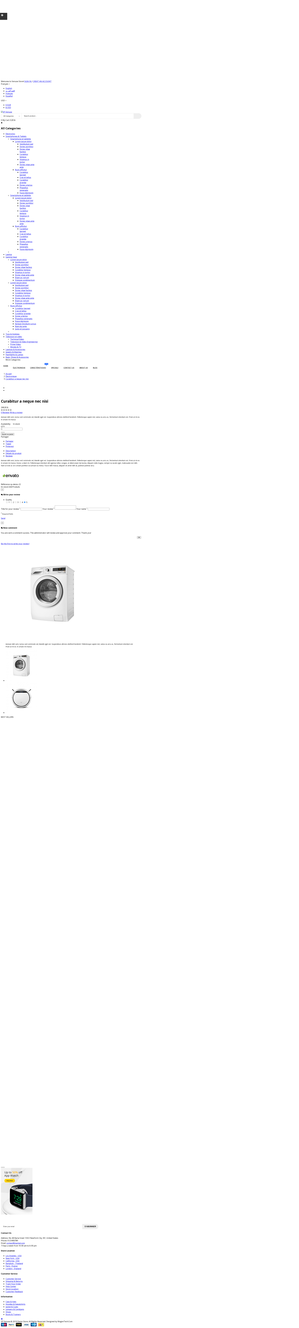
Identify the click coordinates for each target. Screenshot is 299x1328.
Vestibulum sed (26, 144)
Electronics (10, 133)
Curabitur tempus (24, 155)
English (9, 88)
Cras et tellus (25, 177)
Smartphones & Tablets (16, 136)
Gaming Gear (11, 257)
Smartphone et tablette (20, 139)
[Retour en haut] (2, 1319)
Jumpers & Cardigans (15, 1309)
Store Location (12, 1289)
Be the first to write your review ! (15, 543)
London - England (13, 1268)
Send (3, 518)
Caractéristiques (39, 367)
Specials (54, 368)
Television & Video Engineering (24, 341)
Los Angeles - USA (13, 1255)
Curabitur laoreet (24, 173)
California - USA (12, 1261)
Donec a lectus (26, 185)
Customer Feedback (14, 1291)
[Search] (137, 116)
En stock (4, 487)
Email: (3, 1243)
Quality (9, 499)
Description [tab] (11, 451)
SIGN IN (28, 81)
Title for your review (10, 509)
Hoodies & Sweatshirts (15, 1304)
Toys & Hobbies (13, 334)
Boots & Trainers (13, 1314)
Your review (48, 509)
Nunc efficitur (21, 169)
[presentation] (2, 1167)
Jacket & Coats (12, 1306)
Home (5, 366)
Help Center (11, 1286)
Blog (95, 368)
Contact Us (69, 368)
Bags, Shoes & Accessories (17, 357)
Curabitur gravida (24, 181)
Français (9, 93)
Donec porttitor (26, 146)
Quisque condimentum (25, 280)
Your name (82, 509)
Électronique (19, 368)
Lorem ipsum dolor (23, 141)
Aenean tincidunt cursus (25, 324)
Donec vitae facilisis (25, 150)
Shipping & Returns (14, 1281)
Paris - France (12, 1266)
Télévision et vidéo (14, 336)
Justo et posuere (22, 329)
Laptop (9, 254)
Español (9, 96)
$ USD (8, 107)
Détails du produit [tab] (13, 453)
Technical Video (17, 339)
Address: (4, 1238)
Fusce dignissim (26, 193)
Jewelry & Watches (14, 352)
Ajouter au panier (7, 434)
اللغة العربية (10, 91)
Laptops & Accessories (15, 349)
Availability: (6, 424)
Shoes (8, 1312)
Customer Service (13, 1278)
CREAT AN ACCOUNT (42, 81)
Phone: (4, 1240)
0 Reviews (5, 412)
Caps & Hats (11, 1301)
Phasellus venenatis (24, 189)
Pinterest (10, 446)
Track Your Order (13, 1284)
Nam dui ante (21, 326)
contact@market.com (15, 1243)
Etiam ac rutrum (22, 277)
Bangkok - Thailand (14, 1263)
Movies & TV (15, 347)
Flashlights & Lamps (14, 354)
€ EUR (8, 105)
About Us (83, 368)
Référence (5, 484)
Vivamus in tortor (24, 160)
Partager (9, 441)
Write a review (16, 412)
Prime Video (15, 344)
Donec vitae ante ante (24, 275)
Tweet (8, 444)
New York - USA (12, 1258)
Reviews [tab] (9, 456)
